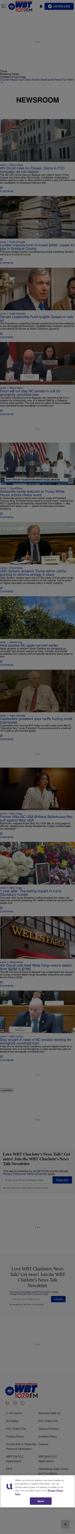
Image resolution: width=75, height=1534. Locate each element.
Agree (41, 1501)
